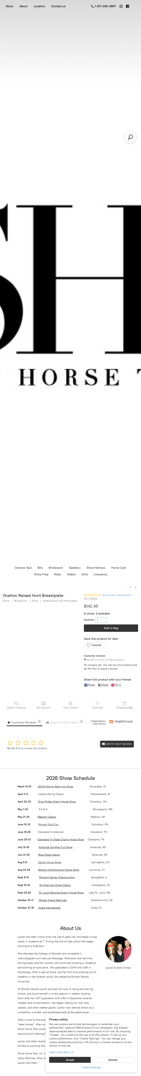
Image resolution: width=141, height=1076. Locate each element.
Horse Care (118, 567)
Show (35, 600)
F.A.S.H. (43, 809)
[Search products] (130, 137)
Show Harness (95, 567)
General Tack (23, 567)
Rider (57, 574)
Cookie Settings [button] (91, 1067)
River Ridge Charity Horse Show (57, 801)
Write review (108, 595)
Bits (40, 567)
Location (39, 6)
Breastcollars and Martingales (60, 600)
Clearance (100, 574)
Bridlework (56, 567)
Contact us (58, 6)
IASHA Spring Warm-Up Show (55, 786)
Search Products (16, 707)
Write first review (118, 744)
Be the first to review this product (27, 748)
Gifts (85, 574)
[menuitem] (130, 587)
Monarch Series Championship (57, 877)
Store (9, 6)
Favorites (97, 707)
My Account (43, 707)
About (23, 6)
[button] (95, 645)
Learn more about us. (61, 1052)
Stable (71, 574)
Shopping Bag (124, 707)
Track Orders (70, 707)
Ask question (124, 595)
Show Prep (41, 574)
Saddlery (75, 567)
